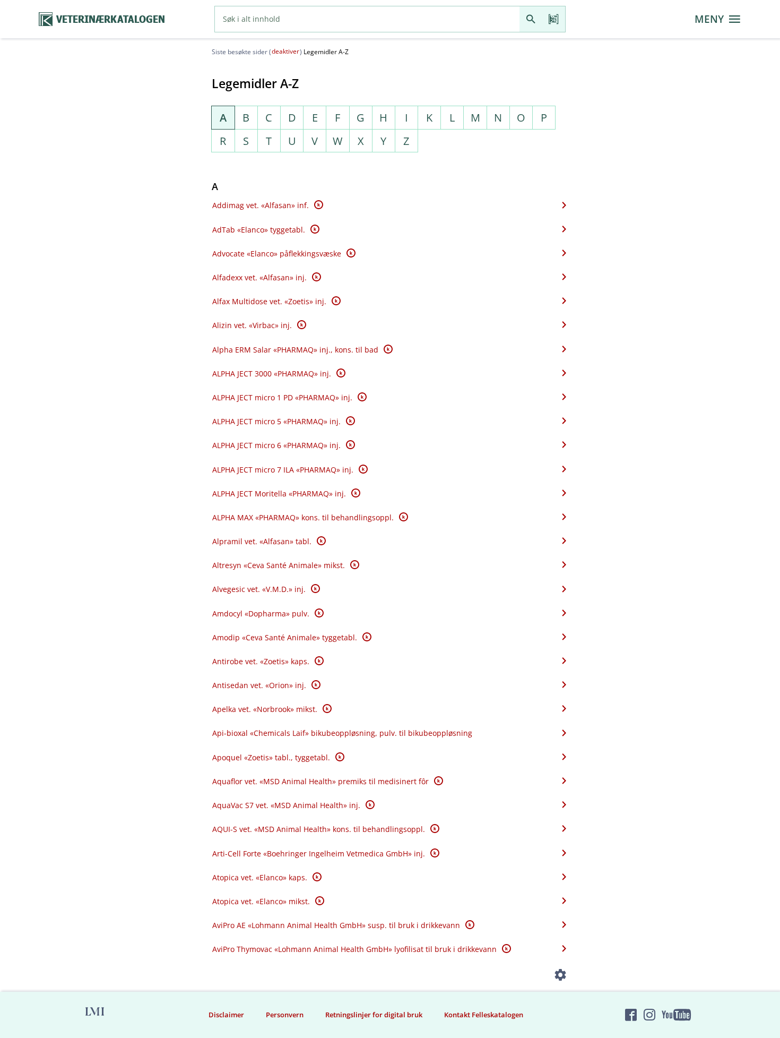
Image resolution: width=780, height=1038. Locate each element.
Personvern (285, 1014)
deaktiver (285, 51)
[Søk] (530, 19)
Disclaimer (226, 1014)
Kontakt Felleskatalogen (483, 1014)
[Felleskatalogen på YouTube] (676, 1015)
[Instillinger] (560, 976)
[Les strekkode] (553, 19)
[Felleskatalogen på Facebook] (630, 1015)
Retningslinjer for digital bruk (373, 1014)
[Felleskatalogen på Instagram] (649, 1015)
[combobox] (367, 19)
